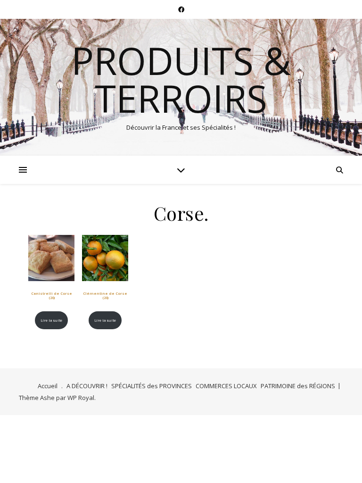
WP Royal (80, 397)
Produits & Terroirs (181, 79)
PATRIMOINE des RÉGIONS (298, 386)
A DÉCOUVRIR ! (86, 386)
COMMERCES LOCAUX (226, 386)
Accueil (48, 386)
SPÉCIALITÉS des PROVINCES (151, 386)
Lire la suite (51, 320)
